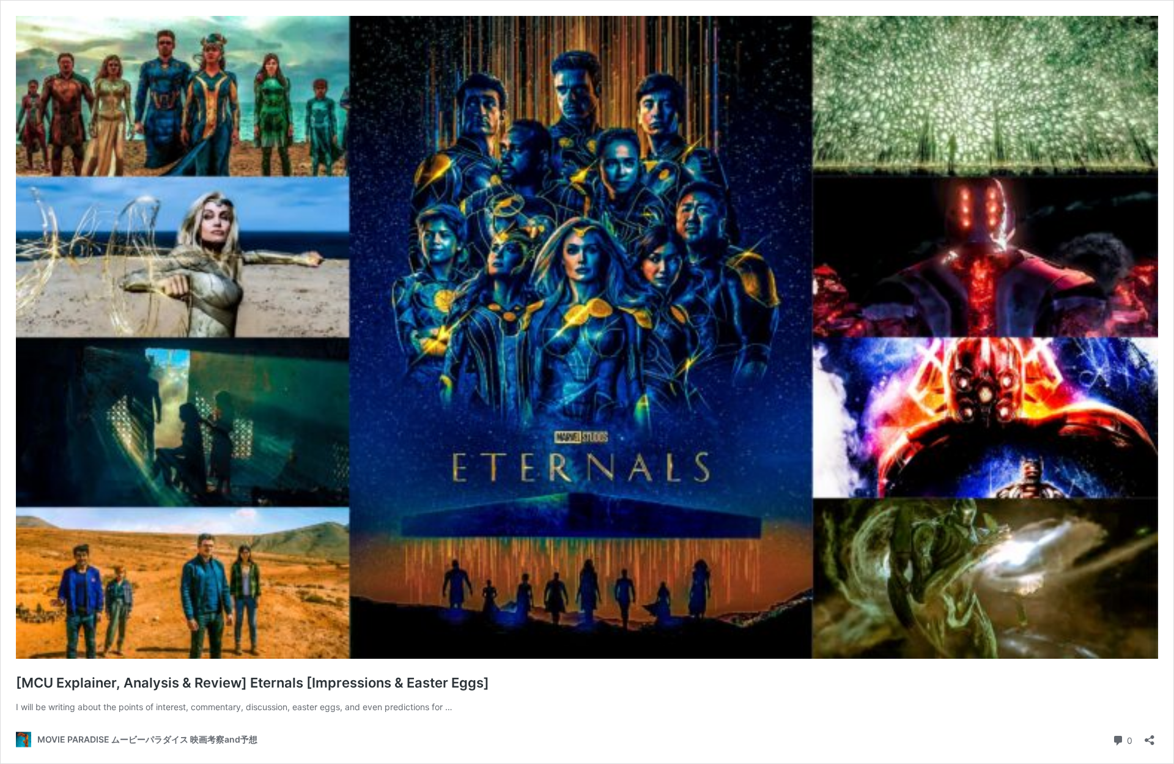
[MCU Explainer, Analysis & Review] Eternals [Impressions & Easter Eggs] (252, 683)
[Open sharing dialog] (1149, 736)
